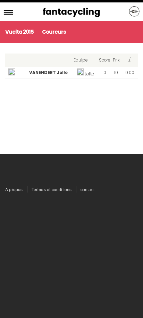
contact (87, 189)
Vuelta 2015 (19, 31)
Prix (116, 60)
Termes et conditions (52, 189)
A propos (14, 189)
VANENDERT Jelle (48, 72)
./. (129, 60)
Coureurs (54, 31)
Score (104, 60)
